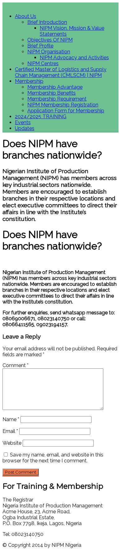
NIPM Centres (43, 63)
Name (10, 419)
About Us (25, 16)
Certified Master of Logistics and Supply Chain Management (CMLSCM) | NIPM (60, 72)
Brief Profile (40, 46)
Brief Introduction (47, 22)
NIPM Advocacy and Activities (74, 58)
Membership (29, 81)
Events (23, 122)
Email (10, 431)
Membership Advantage (55, 87)
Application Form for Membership (65, 111)
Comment (15, 365)
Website (11, 443)
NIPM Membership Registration (62, 105)
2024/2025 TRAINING (40, 116)
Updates (24, 128)
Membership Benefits (51, 93)
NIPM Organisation (48, 52)
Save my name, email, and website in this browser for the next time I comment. (52, 458)
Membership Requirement (57, 99)
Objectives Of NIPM (50, 40)
